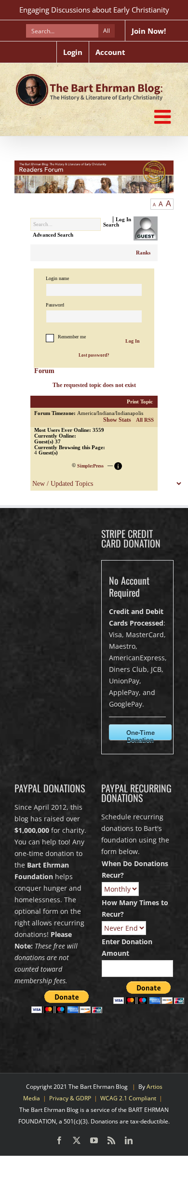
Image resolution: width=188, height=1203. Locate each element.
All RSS (145, 420)
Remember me (72, 336)
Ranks (143, 252)
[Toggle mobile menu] (164, 116)
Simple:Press (90, 465)
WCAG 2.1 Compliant (128, 1098)
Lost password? (94, 355)
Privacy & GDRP (70, 1098)
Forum (44, 370)
